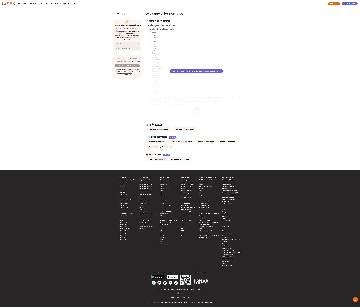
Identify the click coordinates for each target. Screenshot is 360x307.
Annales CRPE (124, 207)
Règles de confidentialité (200, 272)
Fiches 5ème (123, 218)
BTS (161, 226)
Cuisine (201, 216)
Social (201, 190)
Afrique (141, 209)
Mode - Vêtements (204, 220)
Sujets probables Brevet (229, 182)
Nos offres (334, 4)
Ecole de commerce (186, 190)
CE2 (118, 14)
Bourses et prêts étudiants (188, 207)
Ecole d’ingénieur (185, 195)
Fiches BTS (123, 231)
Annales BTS (123, 201)
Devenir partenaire (186, 197)
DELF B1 (182, 229)
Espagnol (162, 193)
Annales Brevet (124, 197)
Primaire (33, 4)
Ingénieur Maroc (226, 248)
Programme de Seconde (146, 188)
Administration (226, 231)
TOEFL (182, 235)
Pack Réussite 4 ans (165, 205)
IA (139, 199)
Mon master (225, 201)
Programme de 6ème (145, 180)
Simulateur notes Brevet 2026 (128, 182)
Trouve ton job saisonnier (188, 214)
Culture (224, 235)
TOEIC (182, 233)
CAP (161, 218)
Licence (162, 235)
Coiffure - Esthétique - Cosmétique (209, 222)
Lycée (47, 4)
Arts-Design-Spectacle (205, 186)
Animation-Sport (227, 233)
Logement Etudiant (186, 209)
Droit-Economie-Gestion (206, 180)
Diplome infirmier (164, 244)
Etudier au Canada (204, 203)
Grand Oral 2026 (227, 203)
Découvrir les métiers (186, 186)
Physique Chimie (164, 188)
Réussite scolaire (144, 201)
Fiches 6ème (123, 216)
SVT (161, 186)
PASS (161, 241)
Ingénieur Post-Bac (227, 246)
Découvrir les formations (187, 184)
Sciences (201, 184)
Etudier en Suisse (204, 205)
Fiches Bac (123, 224)
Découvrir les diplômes (187, 182)
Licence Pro (163, 237)
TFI (181, 222)
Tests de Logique (227, 265)
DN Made (162, 239)
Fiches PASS (123, 237)
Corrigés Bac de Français (229, 190)
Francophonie (143, 212)
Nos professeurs (143, 197)
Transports (202, 218)
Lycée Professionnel (165, 222)
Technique (225, 244)
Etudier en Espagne (204, 207)
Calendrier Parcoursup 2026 (230, 193)
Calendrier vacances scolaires (231, 195)
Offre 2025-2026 (164, 203)
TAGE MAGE (225, 261)
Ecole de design (185, 193)
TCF (182, 224)
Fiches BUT (123, 235)
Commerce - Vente (204, 224)
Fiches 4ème (123, 220)
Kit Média (142, 229)
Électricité (202, 229)
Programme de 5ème (145, 182)
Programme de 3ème (145, 186)
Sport (140, 205)
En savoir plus (136, 61)
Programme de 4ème (145, 184)
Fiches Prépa (123, 233)
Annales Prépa (124, 203)
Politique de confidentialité (124, 73)
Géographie (163, 184)
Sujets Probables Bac (228, 184)
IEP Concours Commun (229, 257)
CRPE (223, 229)
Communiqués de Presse (146, 226)
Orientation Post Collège (229, 199)
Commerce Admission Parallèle (231, 252)
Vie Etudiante (184, 205)
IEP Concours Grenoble (228, 259)
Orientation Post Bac (228, 197)
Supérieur (54, 4)
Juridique (225, 237)
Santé (201, 188)
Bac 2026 (122, 184)
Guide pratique (226, 220)
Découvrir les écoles (186, 188)
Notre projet (23, 4)
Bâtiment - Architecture (206, 226)
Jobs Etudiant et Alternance (188, 212)
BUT (161, 231)
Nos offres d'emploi (169, 272)
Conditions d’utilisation (199, 302)
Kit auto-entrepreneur (205, 237)
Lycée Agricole (164, 224)
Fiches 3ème (123, 222)
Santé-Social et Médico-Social (231, 239)
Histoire (162, 182)
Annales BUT (123, 205)
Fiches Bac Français (125, 229)
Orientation (64, 4)
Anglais (124, 14)
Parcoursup (184, 180)
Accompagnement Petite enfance (209, 235)
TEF (181, 226)
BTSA (161, 229)
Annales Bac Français (126, 199)
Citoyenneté (142, 207)
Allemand (162, 195)
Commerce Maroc (227, 254)
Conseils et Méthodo (228, 180)
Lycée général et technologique (169, 220)
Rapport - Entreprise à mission (148, 214)
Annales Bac (123, 194)
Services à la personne (205, 233)
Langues (201, 195)
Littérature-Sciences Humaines (208, 182)
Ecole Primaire (164, 213)
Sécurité (224, 241)
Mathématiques (164, 180)
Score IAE (224, 263)
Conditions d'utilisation (183, 272)
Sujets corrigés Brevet (228, 186)
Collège (41, 4)
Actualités (142, 224)
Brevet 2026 (123, 186)
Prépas (162, 233)
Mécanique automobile (206, 231)
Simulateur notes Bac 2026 (127, 180)
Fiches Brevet (123, 226)
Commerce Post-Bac (228, 250)
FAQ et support (143, 222)
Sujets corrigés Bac (227, 188)
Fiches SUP (123, 239)
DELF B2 (183, 231)
